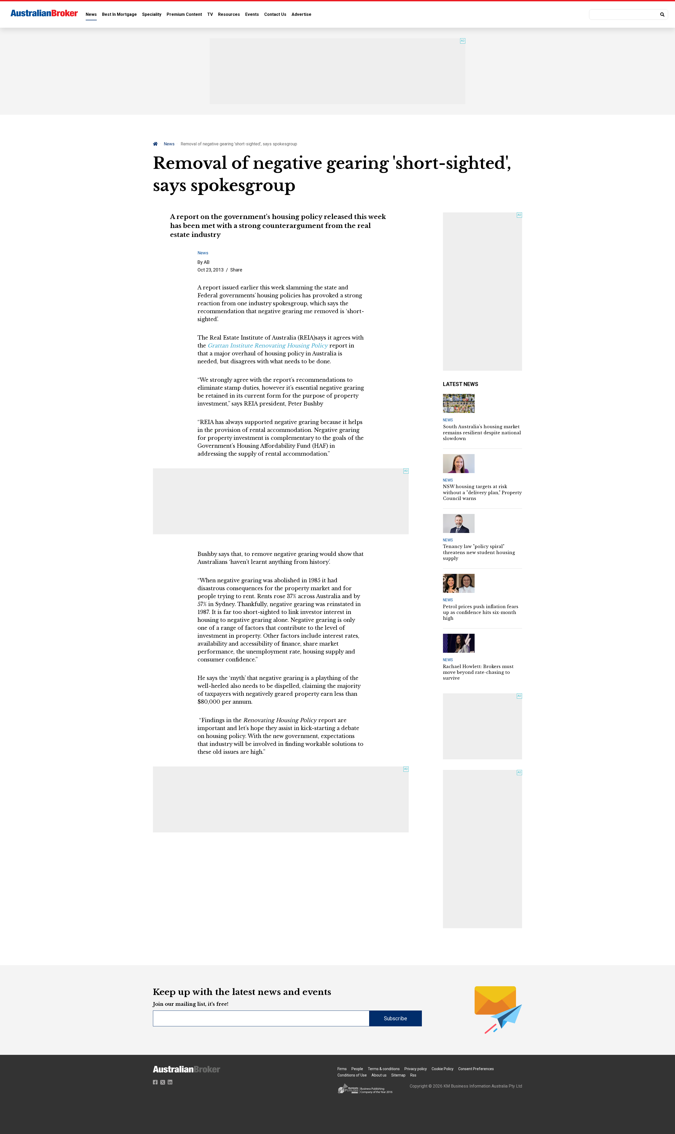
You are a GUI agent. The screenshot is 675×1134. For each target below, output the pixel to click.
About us (379, 1075)
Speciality (151, 14)
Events (252, 14)
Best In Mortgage (119, 14)
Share (236, 270)
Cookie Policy (443, 1069)
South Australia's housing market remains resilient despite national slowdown (482, 432)
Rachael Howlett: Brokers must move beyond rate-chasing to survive (478, 672)
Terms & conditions (384, 1069)
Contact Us (275, 14)
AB (207, 262)
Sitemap (398, 1075)
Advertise (301, 14)
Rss (413, 1075)
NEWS (448, 420)
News (91, 14)
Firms (342, 1069)
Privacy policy (415, 1069)
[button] (628, 14)
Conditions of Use (352, 1075)
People (357, 1069)
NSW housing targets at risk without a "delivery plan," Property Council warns (482, 492)
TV (210, 14)
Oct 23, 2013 (210, 270)
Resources (229, 14)
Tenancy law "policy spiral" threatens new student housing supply (479, 552)
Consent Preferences (476, 1069)
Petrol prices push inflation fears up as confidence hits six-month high (480, 612)
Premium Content (184, 14)
